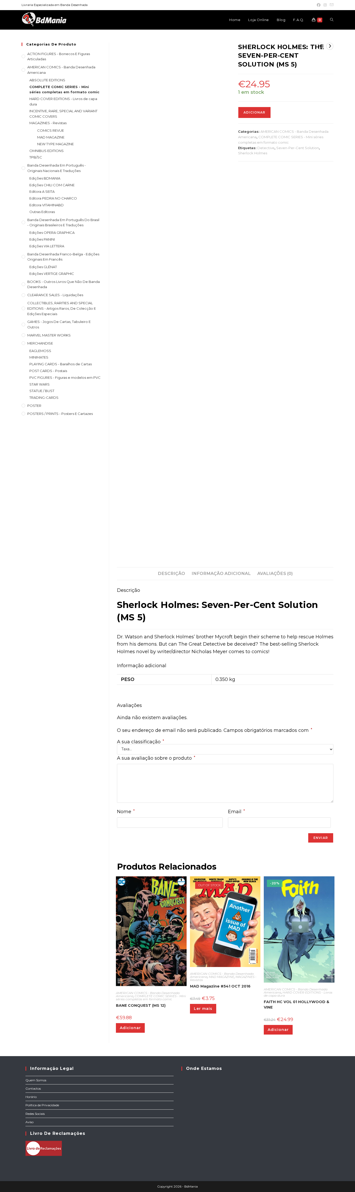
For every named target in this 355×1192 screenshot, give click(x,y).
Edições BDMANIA (44, 178)
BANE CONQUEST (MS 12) (141, 1005)
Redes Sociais (35, 1114)
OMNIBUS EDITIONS (46, 151)
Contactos (33, 1088)
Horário (31, 1097)
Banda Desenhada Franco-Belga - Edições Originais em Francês (63, 257)
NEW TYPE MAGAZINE (55, 144)
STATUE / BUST (41, 391)
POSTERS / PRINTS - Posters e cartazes (60, 414)
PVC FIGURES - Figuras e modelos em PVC (65, 377)
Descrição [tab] (171, 573)
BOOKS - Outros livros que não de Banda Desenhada (63, 284)
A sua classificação (140, 741)
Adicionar (254, 112)
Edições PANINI (42, 239)
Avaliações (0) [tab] (275, 573)
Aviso (29, 1122)
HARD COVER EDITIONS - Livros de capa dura (298, 993)
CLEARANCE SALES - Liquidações (55, 295)
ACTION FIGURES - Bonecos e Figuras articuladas (58, 56)
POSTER (34, 405)
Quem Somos (35, 1080)
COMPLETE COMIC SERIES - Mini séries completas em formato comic (151, 997)
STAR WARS (39, 384)
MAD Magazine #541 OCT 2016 (220, 986)
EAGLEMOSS (40, 351)
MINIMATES (38, 357)
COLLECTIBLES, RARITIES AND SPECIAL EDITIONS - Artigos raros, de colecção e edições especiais (61, 308)
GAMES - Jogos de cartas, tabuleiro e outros (59, 324)
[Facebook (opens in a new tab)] (318, 5)
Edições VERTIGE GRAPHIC (51, 273)
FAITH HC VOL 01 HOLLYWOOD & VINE (296, 1004)
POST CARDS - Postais (48, 371)
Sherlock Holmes (252, 153)
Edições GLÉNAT (43, 267)
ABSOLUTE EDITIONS (47, 80)
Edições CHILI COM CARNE (52, 185)
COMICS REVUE (50, 130)
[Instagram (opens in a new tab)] (325, 5)
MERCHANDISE (40, 343)
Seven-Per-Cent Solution (297, 148)
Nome (126, 811)
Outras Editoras (42, 212)
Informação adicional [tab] (221, 573)
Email (236, 811)
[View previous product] (320, 46)
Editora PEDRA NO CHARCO (53, 198)
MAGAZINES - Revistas (48, 123)
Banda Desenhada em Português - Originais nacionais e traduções (56, 168)
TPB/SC (35, 157)
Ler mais (203, 1008)
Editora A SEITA (42, 191)
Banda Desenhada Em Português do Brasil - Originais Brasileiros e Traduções (63, 222)
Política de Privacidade (42, 1105)
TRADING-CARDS (43, 397)
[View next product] (329, 46)
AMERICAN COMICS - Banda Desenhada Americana (61, 70)
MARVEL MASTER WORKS (49, 335)
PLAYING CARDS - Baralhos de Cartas (60, 364)
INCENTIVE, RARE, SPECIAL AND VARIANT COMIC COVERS (63, 113)
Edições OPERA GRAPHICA (52, 232)
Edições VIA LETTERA (46, 246)
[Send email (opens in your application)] (330, 5)
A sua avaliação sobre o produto (156, 758)
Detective (265, 148)
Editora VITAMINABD (46, 205)
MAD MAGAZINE (221, 977)
